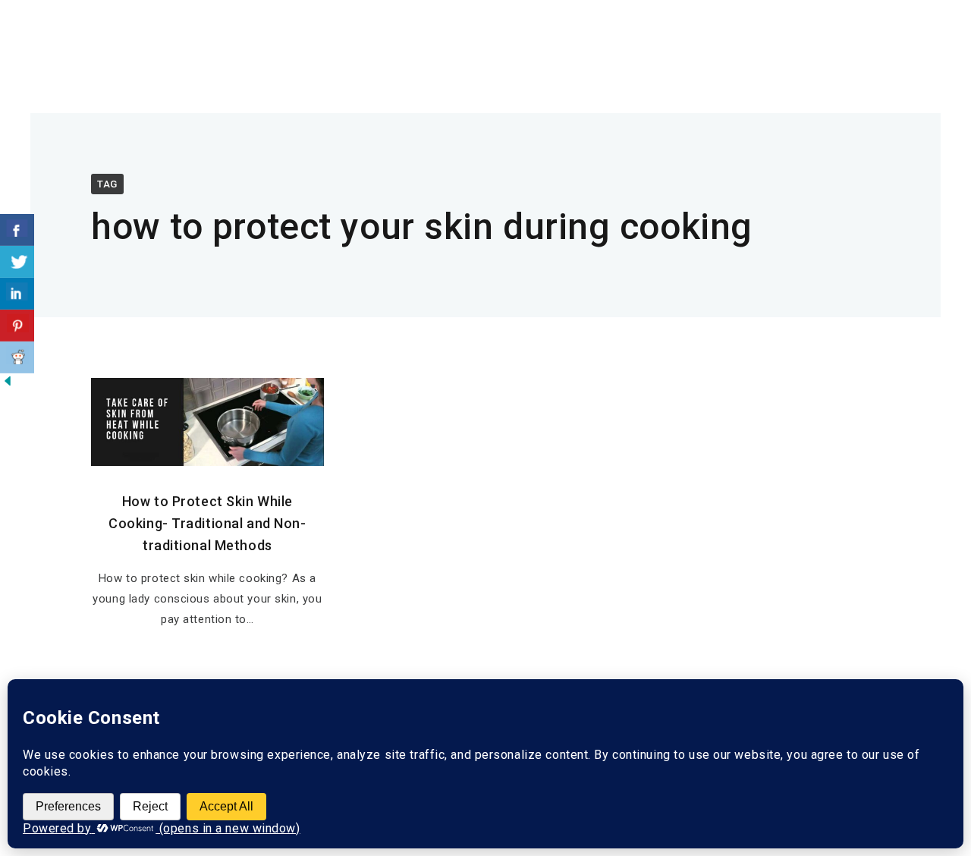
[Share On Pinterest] (17, 325)
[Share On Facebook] (17, 230)
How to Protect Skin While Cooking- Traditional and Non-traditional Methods (207, 523)
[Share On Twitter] (17, 262)
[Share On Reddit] (17, 357)
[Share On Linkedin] (17, 294)
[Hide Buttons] (7, 384)
